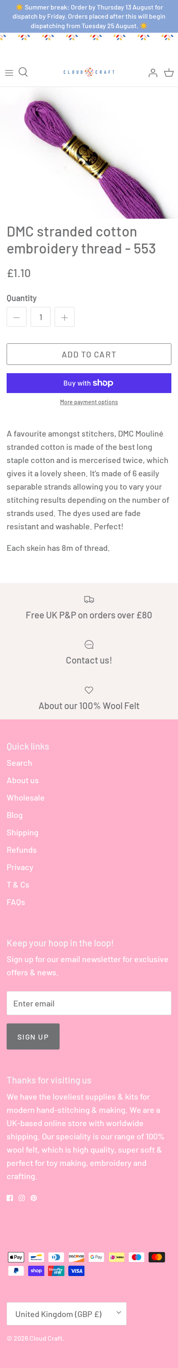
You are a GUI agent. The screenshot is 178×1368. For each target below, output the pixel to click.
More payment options (89, 402)
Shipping (22, 832)
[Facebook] (10, 1198)
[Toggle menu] (9, 72)
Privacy (20, 867)
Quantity (22, 298)
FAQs (16, 902)
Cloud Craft (46, 1338)
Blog (15, 815)
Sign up (33, 1036)
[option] (89, 153)
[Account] (151, 72)
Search (19, 762)
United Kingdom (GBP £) (58, 1314)
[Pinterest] (34, 1198)
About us (23, 780)
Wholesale (26, 797)
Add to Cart (89, 354)
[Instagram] (22, 1198)
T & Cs (18, 884)
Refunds (22, 849)
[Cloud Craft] (89, 72)
